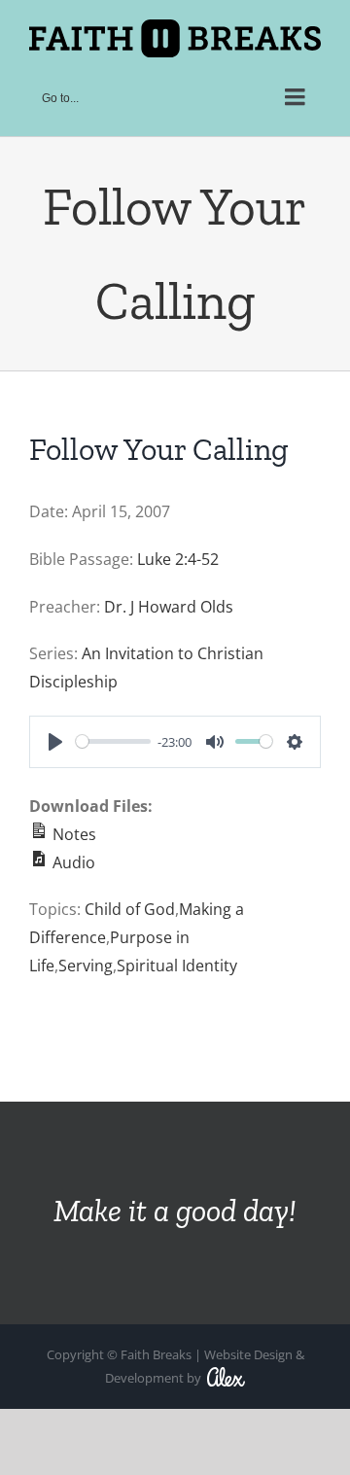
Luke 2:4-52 (178, 559)
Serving (85, 965)
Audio (72, 862)
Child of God (130, 909)
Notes (72, 834)
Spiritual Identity (177, 965)
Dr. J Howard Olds (168, 606)
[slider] (113, 741)
